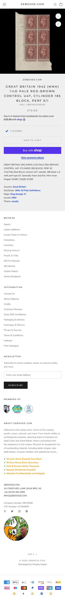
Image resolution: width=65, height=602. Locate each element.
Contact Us (9, 293)
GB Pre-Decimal (11, 260)
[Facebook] (5, 511)
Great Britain (19, 186)
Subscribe (15, 385)
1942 (13, 197)
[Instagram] (19, 511)
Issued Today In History (15, 234)
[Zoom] (58, 16)
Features (8, 340)
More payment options (32, 157)
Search (7, 224)
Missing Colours (12, 250)
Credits (7, 304)
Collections (9, 239)
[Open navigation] (4, 4)
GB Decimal (9, 266)
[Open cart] (60, 4)
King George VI (18, 194)
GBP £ (31, 554)
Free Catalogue (11, 345)
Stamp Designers (12, 276)
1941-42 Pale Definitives (28, 190)
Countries (8, 245)
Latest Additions (12, 229)
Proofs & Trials (11, 255)
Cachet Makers (11, 271)
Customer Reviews (13, 309)
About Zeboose (11, 298)
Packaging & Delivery (14, 319)
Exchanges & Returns (14, 324)
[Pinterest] (27, 511)
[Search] (55, 4)
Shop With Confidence (15, 314)
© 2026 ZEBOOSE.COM (32, 560)
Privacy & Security (12, 330)
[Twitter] (12, 511)
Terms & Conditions (13, 335)
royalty (15, 201)
